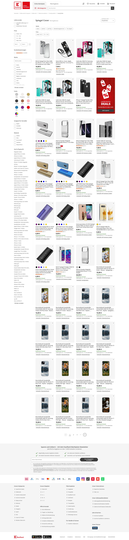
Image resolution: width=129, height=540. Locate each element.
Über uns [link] (96, 492)
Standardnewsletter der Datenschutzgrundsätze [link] (42, 464)
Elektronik (18, 492)
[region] (23, 82)
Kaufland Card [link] (71, 495)
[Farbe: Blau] (44, 141)
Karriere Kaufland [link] (98, 515)
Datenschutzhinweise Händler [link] (101, 504)
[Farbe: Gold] (46, 141)
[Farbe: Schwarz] (41, 141)
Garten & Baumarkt (21, 495)
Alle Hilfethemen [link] (46, 509)
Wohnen (18, 503)
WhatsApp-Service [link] (72, 514)
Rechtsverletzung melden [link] (48, 526)
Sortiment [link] (70, 497)
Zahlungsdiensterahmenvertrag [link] (102, 501)
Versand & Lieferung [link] (47, 523)
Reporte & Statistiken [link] (99, 489)
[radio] (22, 34)
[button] (38, 28)
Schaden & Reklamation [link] (48, 521)
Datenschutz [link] (78, 537)
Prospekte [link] (70, 492)
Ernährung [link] (70, 509)
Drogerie (18, 509)
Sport (17, 512)
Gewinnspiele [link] (71, 506)
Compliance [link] (70, 537)
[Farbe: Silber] (36, 141)
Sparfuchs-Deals (20, 489)
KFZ (17, 514)
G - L (43, 495)
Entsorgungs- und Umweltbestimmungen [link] (96, 537)
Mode (17, 506)
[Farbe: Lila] (39, 141)
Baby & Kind (19, 500)
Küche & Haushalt (20, 497)
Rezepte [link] (70, 500)
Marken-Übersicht (20, 520)
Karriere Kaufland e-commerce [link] (102, 518)
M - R (43, 497)
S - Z (43, 500)
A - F (43, 492)
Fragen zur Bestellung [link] (47, 512)
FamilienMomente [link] (72, 512)
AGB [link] (84, 537)
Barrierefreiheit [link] (111, 537)
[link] (54, 4)
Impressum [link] (62, 537)
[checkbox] (22, 23)
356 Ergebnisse (54, 21)
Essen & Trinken (20, 517)
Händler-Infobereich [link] (73, 523)
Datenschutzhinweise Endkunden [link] (102, 506)
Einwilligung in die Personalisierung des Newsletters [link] (43, 469)
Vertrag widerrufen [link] (47, 518)
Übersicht (44, 489)
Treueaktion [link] (71, 503)
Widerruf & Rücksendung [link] (48, 515)
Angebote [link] (70, 489)
